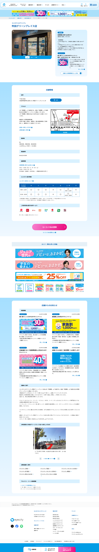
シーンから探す (56, 533)
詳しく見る (80, 69)
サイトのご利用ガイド (48, 541)
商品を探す (55, 511)
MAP (57, 100)
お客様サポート (75, 515)
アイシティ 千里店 (44, 468)
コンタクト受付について (25, 181)
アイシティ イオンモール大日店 (69, 468)
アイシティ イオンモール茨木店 (48, 471)
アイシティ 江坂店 (23, 468)
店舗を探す (36, 525)
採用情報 (32, 541)
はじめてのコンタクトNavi (39, 514)
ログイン (86, 6)
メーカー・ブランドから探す (58, 531)
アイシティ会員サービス (76, 522)
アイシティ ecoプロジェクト (77, 534)
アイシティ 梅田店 (65, 471)
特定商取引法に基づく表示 (69, 541)
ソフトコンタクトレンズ (57, 522)
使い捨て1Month (56, 518)
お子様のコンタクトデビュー (39, 516)
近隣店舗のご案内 (24, 130)
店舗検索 (94, 5)
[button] (40, 458)
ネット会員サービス (76, 520)
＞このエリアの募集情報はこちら (28, 485)
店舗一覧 (35, 530)
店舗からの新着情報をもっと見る (70, 73)
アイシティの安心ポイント (51, 549)
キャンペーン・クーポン (39, 520)
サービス (73, 511)
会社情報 (26, 541)
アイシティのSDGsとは (76, 532)
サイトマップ (38, 541)
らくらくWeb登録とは (49, 232)
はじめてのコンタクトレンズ (40, 511)
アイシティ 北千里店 (24, 471)
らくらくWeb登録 (49, 227)
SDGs (73, 528)
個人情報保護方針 (58, 541)
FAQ (82, 6)
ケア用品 (54, 529)
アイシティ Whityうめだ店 (25, 474)
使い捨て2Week (56, 516)
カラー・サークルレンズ (57, 527)
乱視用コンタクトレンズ (57, 524)
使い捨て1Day (55, 514)
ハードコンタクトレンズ (57, 520)
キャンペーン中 (67, 549)
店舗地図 (34, 549)
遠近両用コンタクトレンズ (58, 525)
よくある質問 (74, 524)
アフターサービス (75, 518)
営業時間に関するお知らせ (26, 165)
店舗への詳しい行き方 (25, 127)
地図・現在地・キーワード (39, 528)
